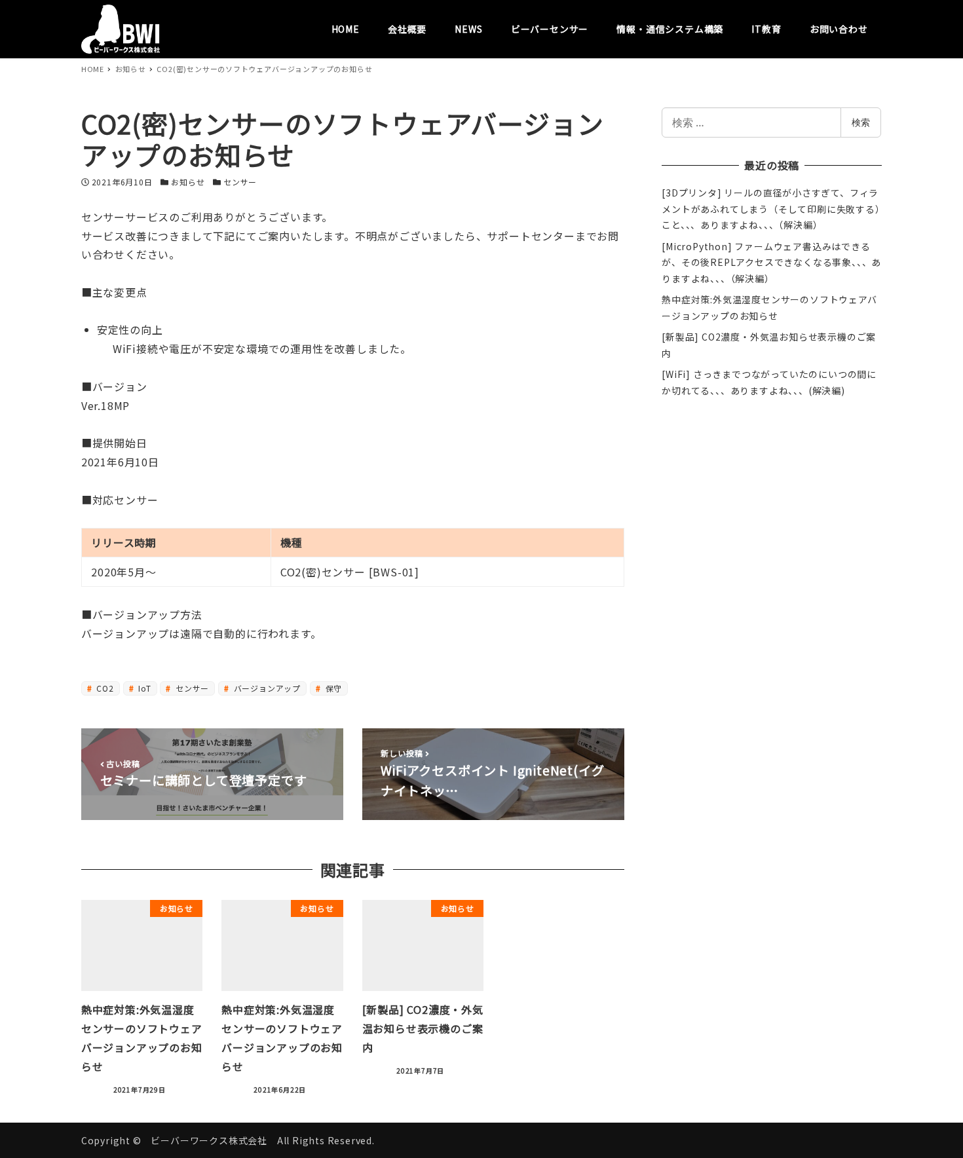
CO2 (104, 688)
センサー (240, 181)
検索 (861, 122)
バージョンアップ (266, 688)
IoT (143, 688)
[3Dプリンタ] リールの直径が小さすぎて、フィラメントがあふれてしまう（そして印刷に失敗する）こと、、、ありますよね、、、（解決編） (771, 209)
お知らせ (187, 181)
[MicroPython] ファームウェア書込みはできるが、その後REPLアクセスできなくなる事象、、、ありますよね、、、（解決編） (771, 263)
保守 (332, 688)
